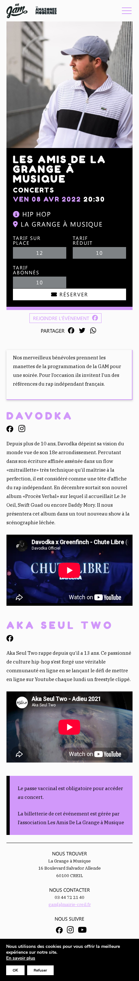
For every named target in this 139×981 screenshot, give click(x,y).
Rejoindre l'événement (62, 318)
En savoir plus (20, 958)
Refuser (40, 970)
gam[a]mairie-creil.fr (69, 904)
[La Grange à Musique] (16, 10)
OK (15, 970)
